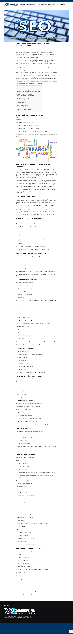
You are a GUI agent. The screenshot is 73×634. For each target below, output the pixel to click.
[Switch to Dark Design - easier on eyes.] (68, 4)
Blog (36, 627)
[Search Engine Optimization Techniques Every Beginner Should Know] (36, 25)
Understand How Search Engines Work (25, 90)
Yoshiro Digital (49, 72)
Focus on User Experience (22, 106)
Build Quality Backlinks (21, 102)
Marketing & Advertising (31, 4)
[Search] (68, 1)
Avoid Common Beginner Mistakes (24, 109)
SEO (57, 4)
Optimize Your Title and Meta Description (25, 95)
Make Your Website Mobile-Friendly (24, 101)
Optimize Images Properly (22, 105)
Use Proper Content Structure (23, 98)
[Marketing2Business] (11, 4)
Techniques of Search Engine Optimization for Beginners (28, 91)
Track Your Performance (22, 110)
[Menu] (4, 1)
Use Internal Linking (21, 103)
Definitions (22, 4)
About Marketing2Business (26, 627)
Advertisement (63, 4)
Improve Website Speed (22, 99)
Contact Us (41, 627)
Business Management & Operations (47, 4)
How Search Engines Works (22, 92)
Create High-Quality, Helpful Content (24, 97)
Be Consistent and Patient (22, 108)
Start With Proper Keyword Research (24, 94)
